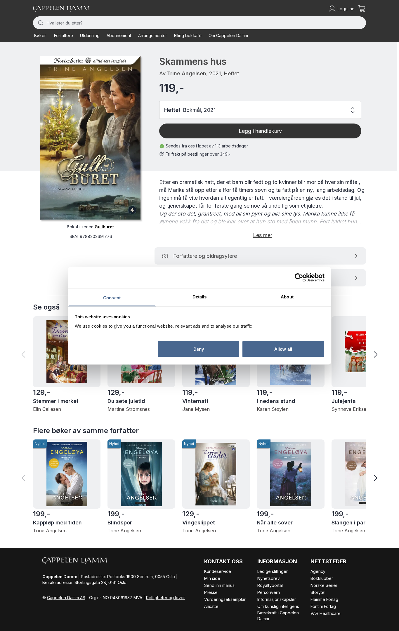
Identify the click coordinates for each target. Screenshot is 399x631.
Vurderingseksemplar (225, 599)
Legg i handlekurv (260, 131)
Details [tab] (199, 296)
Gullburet (104, 226)
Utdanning (90, 35)
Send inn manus (219, 585)
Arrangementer (152, 35)
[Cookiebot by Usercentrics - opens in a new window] (299, 277)
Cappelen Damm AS (66, 597)
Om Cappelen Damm (228, 35)
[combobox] (199, 22)
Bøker (40, 35)
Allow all (283, 349)
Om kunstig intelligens (278, 606)
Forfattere (63, 35)
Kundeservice (217, 571)
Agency (317, 571)
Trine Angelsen (186, 73)
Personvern (268, 592)
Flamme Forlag (324, 599)
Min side (212, 578)
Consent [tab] (112, 297)
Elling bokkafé (188, 35)
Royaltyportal (270, 585)
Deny (198, 349)
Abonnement (119, 35)
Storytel (317, 592)
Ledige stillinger (272, 571)
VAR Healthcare (325, 613)
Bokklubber (321, 578)
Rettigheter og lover (165, 597)
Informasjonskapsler (276, 599)
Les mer (262, 235)
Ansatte (211, 606)
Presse (211, 592)
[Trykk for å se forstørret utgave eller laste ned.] (90, 138)
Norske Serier (323, 585)
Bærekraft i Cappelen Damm (278, 615)
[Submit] (40, 22)
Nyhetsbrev (268, 578)
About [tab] (287, 296)
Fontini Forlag (323, 606)
